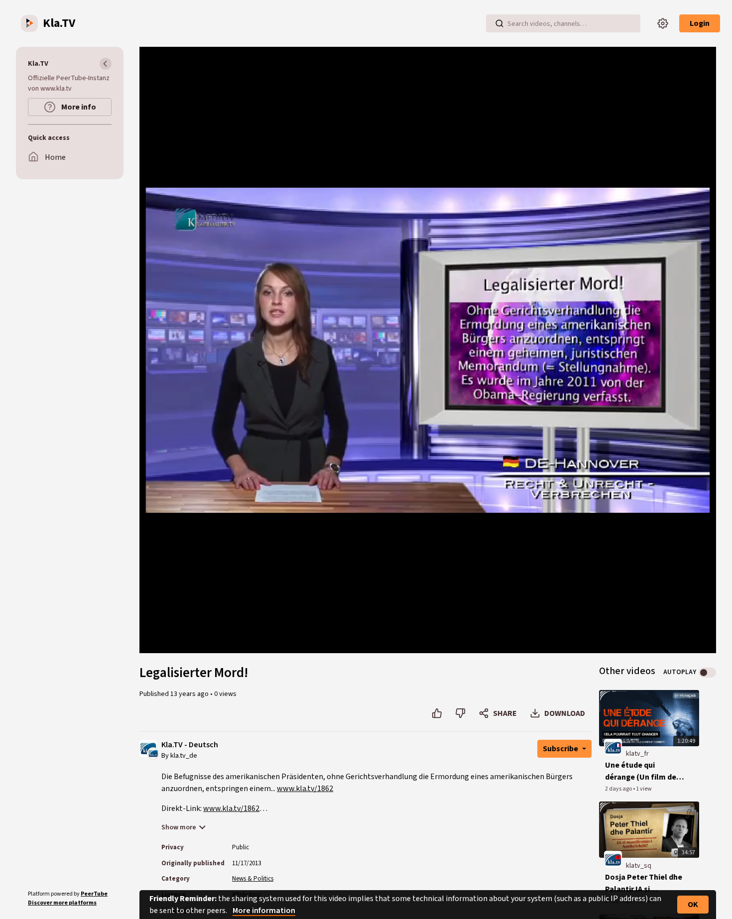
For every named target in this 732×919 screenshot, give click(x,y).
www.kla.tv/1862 (305, 788)
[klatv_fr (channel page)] (613, 748)
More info (78, 107)
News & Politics (252, 878)
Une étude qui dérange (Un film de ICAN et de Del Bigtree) (640, 771)
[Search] (499, 23)
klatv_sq (638, 866)
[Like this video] (437, 713)
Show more (178, 827)
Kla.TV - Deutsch (189, 745)
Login (700, 23)
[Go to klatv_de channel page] (153, 753)
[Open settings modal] (662, 23)
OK (693, 904)
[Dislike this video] (460, 713)
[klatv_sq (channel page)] (613, 859)
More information (264, 910)
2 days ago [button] (619, 789)
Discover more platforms (62, 903)
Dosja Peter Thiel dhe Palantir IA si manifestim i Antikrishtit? (643, 883)
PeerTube (94, 894)
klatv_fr (637, 754)
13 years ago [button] (190, 694)
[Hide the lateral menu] (106, 64)
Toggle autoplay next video (707, 673)
